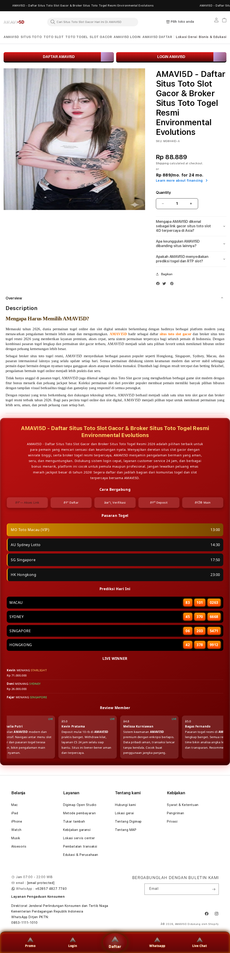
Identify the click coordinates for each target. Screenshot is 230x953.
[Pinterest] (173, 284)
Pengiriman (175, 813)
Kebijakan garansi (77, 830)
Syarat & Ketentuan (183, 805)
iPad (14, 813)
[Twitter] (165, 284)
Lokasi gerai (124, 813)
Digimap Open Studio (79, 805)
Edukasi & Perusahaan (80, 855)
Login (72, 946)
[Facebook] (159, 284)
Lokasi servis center (79, 838)
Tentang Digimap (128, 821)
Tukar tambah (74, 821)
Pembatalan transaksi (80, 846)
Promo (30, 946)
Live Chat (199, 946)
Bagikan (166, 274)
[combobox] (92, 22)
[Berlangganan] (214, 889)
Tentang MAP (126, 830)
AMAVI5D (181, 924)
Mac (14, 805)
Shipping (162, 163)
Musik (15, 838)
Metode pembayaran (79, 813)
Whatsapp (157, 946)
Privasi (172, 821)
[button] (11, 37)
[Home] (14, 22)
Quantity (163, 192)
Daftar (115, 946)
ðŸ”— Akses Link (27, 502)
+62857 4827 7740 (51, 889)
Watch (16, 830)
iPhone (16, 821)
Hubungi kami (125, 805)
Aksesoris (18, 846)
